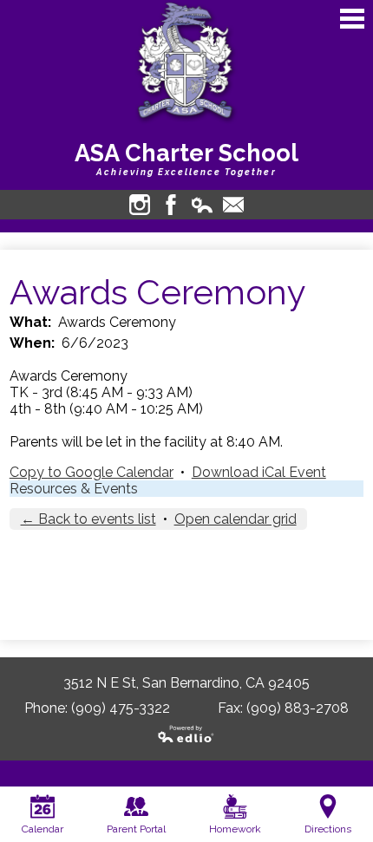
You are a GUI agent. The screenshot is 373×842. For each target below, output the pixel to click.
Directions (327, 829)
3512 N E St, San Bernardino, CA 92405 (186, 683)
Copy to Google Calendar (91, 472)
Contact (233, 204)
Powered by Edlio (186, 734)
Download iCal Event (259, 472)
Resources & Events (74, 488)
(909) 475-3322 (120, 708)
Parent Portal (136, 829)
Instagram (139, 204)
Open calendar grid (235, 519)
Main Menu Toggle (352, 19)
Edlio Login (202, 204)
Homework (235, 829)
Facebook (170, 204)
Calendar (42, 829)
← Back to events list (88, 519)
